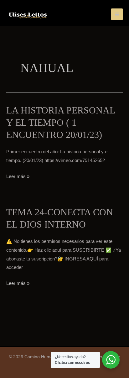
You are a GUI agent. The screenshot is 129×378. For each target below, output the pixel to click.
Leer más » (17, 176)
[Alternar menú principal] (117, 14)
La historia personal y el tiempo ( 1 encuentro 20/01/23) (60, 122)
